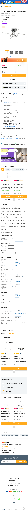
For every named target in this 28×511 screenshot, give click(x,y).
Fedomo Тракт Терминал (9, 114)
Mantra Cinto (17, 295)
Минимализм (18, 316)
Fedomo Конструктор (8, 110)
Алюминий (17, 262)
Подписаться (21, 461)
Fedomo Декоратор (8, 106)
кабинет (16, 309)
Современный (18, 314)
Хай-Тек (23, 314)
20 (15, 311)
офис (20, 309)
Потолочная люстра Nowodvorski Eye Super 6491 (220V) (6, 360)
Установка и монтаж (8, 133)
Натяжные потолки (19, 241)
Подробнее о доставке (8, 99)
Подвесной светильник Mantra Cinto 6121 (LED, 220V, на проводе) (6, 187)
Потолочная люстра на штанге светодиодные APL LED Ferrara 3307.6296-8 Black (20, 415)
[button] (24, 52)
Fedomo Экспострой (8, 118)
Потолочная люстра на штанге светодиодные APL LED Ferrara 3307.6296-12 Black (6, 415)
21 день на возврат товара (9, 126)
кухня (20, 310)
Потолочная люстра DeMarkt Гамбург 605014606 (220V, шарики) (20, 360)
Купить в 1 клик (14, 79)
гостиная (24, 309)
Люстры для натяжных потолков (10, 435)
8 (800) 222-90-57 (14, 480)
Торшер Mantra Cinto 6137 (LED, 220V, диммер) (20, 186)
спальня (16, 310)
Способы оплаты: (7, 135)
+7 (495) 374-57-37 (14, 478)
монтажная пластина (19, 313)
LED (15, 274)
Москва (15, 93)
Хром (16, 265)
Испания (17, 297)
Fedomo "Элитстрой (8, 102)
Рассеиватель (18, 281)
